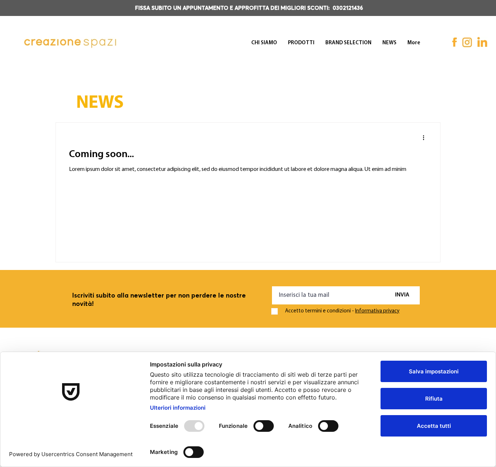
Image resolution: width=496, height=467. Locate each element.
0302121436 (348, 8)
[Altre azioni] (426, 137)
